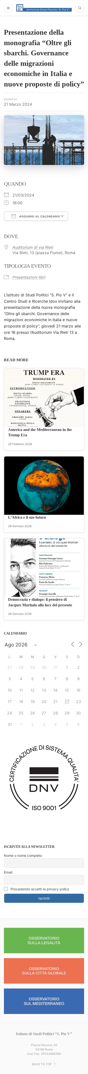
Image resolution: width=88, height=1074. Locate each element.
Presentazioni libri (28, 277)
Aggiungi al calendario (39, 216)
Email (8, 872)
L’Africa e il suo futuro (27, 517)
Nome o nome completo (23, 855)
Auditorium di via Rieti (32, 247)
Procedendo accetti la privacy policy (39, 889)
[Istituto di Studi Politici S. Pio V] (44, 7)
